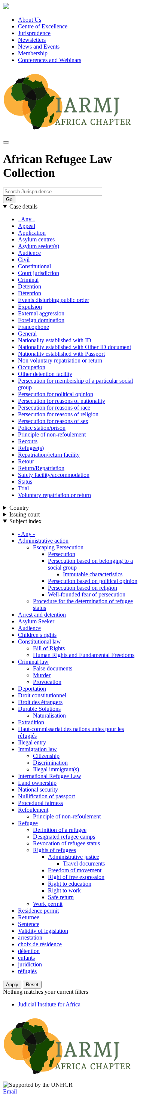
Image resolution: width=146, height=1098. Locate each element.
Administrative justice (73, 857)
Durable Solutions (39, 709)
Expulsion (30, 306)
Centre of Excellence (42, 26)
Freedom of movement (74, 870)
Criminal (28, 280)
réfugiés (27, 971)
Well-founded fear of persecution (86, 594)
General (27, 333)
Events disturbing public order (53, 300)
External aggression (41, 313)
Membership (33, 53)
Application (32, 232)
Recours (27, 441)
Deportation (32, 688)
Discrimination (50, 762)
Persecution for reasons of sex (53, 421)
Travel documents (84, 863)
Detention (29, 286)
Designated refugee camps (64, 836)
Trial (23, 488)
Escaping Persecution (58, 547)
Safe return (61, 897)
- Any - (26, 219)
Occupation (31, 367)
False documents (52, 668)
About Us (29, 19)
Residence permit (38, 910)
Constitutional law (39, 641)
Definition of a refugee (59, 830)
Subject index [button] (25, 521)
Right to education (69, 883)
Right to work (64, 890)
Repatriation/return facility (49, 454)
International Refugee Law (49, 776)
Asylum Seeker (36, 621)
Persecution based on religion (82, 588)
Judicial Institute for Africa (49, 1004)
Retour (26, 461)
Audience (29, 253)
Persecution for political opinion (55, 394)
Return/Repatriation (41, 468)
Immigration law (37, 749)
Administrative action (43, 540)
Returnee (28, 917)
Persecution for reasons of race (54, 407)
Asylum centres (36, 239)
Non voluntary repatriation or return (60, 360)
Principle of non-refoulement (52, 434)
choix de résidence (40, 944)
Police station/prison (42, 428)
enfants (26, 957)
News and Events (39, 46)
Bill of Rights (49, 648)
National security (38, 789)
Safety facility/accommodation (53, 475)
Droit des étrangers (40, 702)
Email (10, 1091)
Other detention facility (45, 374)
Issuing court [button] (24, 514)
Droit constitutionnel (42, 695)
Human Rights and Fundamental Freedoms (83, 655)
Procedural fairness (40, 803)
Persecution (61, 554)
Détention (29, 293)
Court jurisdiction (38, 273)
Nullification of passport (46, 796)
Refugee (28, 823)
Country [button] (19, 508)
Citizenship (46, 756)
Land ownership (37, 783)
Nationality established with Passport (61, 354)
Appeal (26, 226)
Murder (42, 675)
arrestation (30, 937)
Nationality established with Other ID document (74, 347)
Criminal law (33, 662)
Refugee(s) (31, 448)
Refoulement (33, 809)
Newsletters (32, 40)
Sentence (28, 924)
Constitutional (34, 266)
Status (25, 481)
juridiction (30, 964)
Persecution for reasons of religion (58, 414)
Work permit (48, 904)
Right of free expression (76, 877)
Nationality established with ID (54, 340)
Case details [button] (23, 206)
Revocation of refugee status (66, 843)
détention (29, 951)
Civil (24, 259)
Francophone (33, 327)
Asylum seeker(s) (38, 246)
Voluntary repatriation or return (54, 495)
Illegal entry (32, 742)
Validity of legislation (43, 931)
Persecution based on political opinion (92, 581)
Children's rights (37, 635)
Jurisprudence (34, 33)
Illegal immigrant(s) (56, 769)
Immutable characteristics (92, 574)
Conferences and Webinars (49, 60)
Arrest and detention (42, 614)
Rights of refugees (54, 850)
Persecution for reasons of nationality (61, 401)
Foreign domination (41, 320)
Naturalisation (49, 715)
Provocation (47, 682)
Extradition (31, 722)
